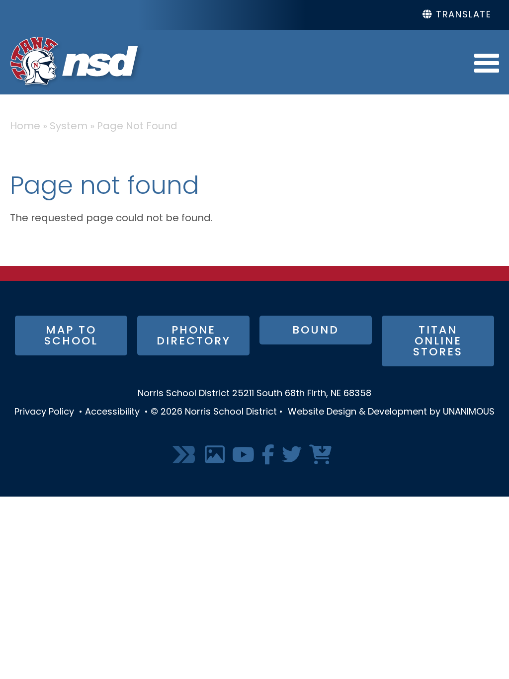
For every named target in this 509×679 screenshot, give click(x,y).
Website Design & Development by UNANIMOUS (391, 412)
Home (25, 127)
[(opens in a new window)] (184, 455)
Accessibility (112, 412)
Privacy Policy (44, 412)
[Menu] (486, 62)
